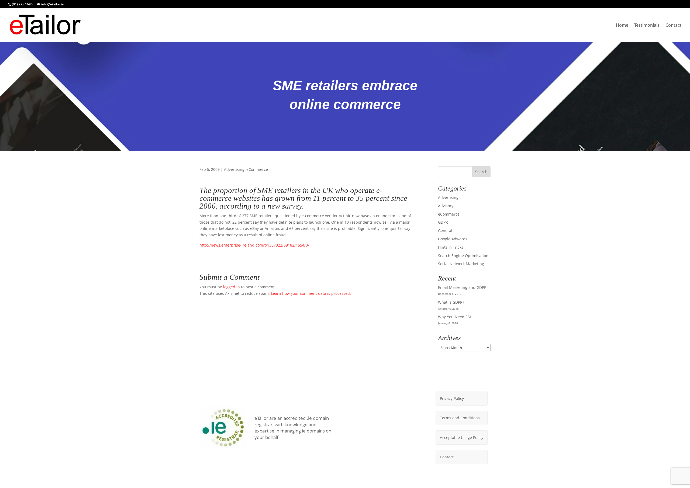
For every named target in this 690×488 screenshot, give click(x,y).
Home (622, 25)
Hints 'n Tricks (450, 247)
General (445, 230)
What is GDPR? (451, 302)
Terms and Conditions (460, 417)
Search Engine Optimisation (463, 255)
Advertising (234, 169)
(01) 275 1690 (22, 4)
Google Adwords (452, 238)
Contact (673, 25)
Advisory (445, 205)
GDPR (443, 222)
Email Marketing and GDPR (462, 287)
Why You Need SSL (455, 316)
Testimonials (647, 25)
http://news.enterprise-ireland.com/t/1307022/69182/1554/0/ (254, 245)
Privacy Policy (452, 398)
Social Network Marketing (461, 263)
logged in (231, 286)
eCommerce (257, 169)
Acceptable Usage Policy (461, 437)
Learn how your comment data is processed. (311, 293)
